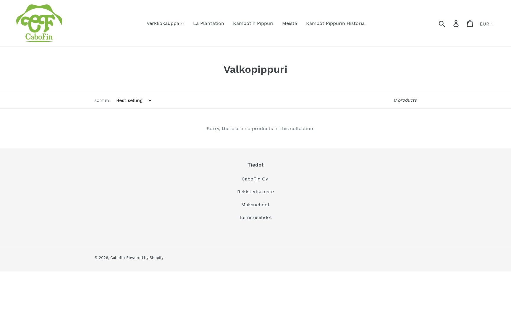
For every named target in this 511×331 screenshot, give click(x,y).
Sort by (101, 101)
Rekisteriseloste (255, 191)
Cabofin (117, 257)
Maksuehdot (255, 204)
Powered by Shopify (145, 257)
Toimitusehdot (255, 217)
